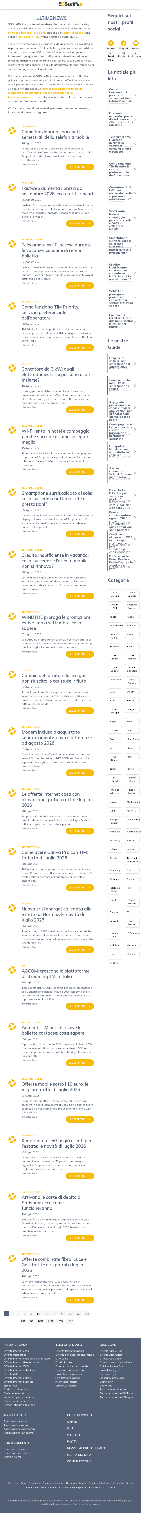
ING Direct (115, 779)
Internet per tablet (66, 1381)
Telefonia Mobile (115, 889)
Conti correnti (16, 1443)
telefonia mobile (73, 32)
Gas (112, 739)
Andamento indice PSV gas (116, 1397)
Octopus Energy (114, 821)
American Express (132, 606)
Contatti (111, 1487)
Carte (72, 1421)
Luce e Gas (108, 1344)
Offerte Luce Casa (111, 1354)
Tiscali (113, 900)
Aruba (130, 616)
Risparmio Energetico (133, 860)
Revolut (114, 858)
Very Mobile (132, 922)
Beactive (114, 646)
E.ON (112, 700)
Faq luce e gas (108, 1374)
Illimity (113, 768)
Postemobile (134, 831)
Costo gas (106, 1385)
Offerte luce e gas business (116, 1362)
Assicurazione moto (16, 1425)
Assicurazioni (117, 625)
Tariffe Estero (63, 1362)
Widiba (131, 954)
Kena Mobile (132, 791)
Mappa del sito (79, 1454)
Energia (131, 709)
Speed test (10, 1385)
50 (71, 1314)
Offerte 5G (61, 1358)
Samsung (115, 870)
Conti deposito (132, 669)
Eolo (129, 721)
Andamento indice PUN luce (116, 1393)
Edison (130, 700)
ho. (111, 747)
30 (54, 1314)
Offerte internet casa (16, 1350)
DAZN (113, 691)
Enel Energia (115, 711)
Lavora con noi (97, 1487)
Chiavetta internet (66, 1385)
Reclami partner (78, 1487)
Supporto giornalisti (53, 1483)
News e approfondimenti (87, 1448)
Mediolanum (133, 801)
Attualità (131, 625)
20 (46, 1314)
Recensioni (35, 1483)
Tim (129, 887)
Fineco (130, 730)
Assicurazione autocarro (18, 1432)
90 (31, 1321)
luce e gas (39, 32)
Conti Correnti (115, 669)
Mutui (112, 810)
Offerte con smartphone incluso (74, 1354)
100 (40, 1321)
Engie (113, 721)
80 (23, 1321)
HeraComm (133, 739)
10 (38, 1314)
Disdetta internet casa (17, 1393)
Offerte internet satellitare (19, 1370)
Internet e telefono (19, 32)
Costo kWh (106, 1381)
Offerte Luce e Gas (111, 1350)
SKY (129, 870)
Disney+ (131, 691)
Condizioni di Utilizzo (99, 1483)
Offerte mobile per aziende (71, 1366)
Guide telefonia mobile (69, 1374)
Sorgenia (115, 879)
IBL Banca (114, 758)
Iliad (129, 756)
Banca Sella (114, 636)
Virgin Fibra (115, 935)
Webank (131, 945)
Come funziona (79, 1461)
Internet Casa (132, 779)
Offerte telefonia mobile (69, 1350)
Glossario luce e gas (112, 1377)
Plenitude (115, 831)
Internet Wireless (115, 791)
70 (87, 1314)
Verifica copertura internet (19, 1397)
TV (128, 912)
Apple (113, 616)
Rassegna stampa (76, 1483)
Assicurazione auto (15, 1421)
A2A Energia (115, 594)
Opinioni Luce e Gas (111, 1366)
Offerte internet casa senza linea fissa (27, 1358)
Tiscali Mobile (132, 902)
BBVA (130, 634)
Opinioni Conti (12, 1456)
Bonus (130, 646)
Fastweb (114, 730)
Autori (24, 1483)
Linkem (113, 801)
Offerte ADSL (12, 1374)
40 (62, 1314)
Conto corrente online (17, 1453)
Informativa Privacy (123, 1483)
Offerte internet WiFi (16, 1366)
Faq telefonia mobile (67, 1377)
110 (50, 1321)
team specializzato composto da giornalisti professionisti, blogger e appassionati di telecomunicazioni (45, 93)
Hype (130, 747)
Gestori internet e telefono (19, 1404)
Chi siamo (13, 1483)
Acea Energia (132, 594)
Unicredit (114, 920)
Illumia (130, 768)
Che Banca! (132, 657)
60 (79, 1314)
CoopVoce (115, 679)
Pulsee (113, 849)
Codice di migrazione (17, 1389)
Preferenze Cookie (58, 1487)
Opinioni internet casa (17, 1401)
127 (70, 1321)
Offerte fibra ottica (15, 1354)
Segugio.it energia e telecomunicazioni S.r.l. (31, 1500)
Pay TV (72, 1441)
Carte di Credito (115, 657)
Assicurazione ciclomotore (20, 1429)
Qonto (130, 849)
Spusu (130, 879)
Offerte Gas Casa (110, 1358)
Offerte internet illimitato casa (22, 1362)
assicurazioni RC (29, 36)
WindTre (114, 962)
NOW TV (131, 810)
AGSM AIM (114, 606)
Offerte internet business (18, 1381)
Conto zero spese (14, 1449)
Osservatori (133, 819)
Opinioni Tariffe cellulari (69, 1370)
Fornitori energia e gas (113, 1389)
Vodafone (115, 945)
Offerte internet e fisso (17, 1377)
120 (60, 1321)
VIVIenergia (133, 933)
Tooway (114, 912)
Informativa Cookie (36, 1487)
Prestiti (131, 840)
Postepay (115, 840)
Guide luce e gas (110, 1370)
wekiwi (113, 954)
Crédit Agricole (132, 681)
